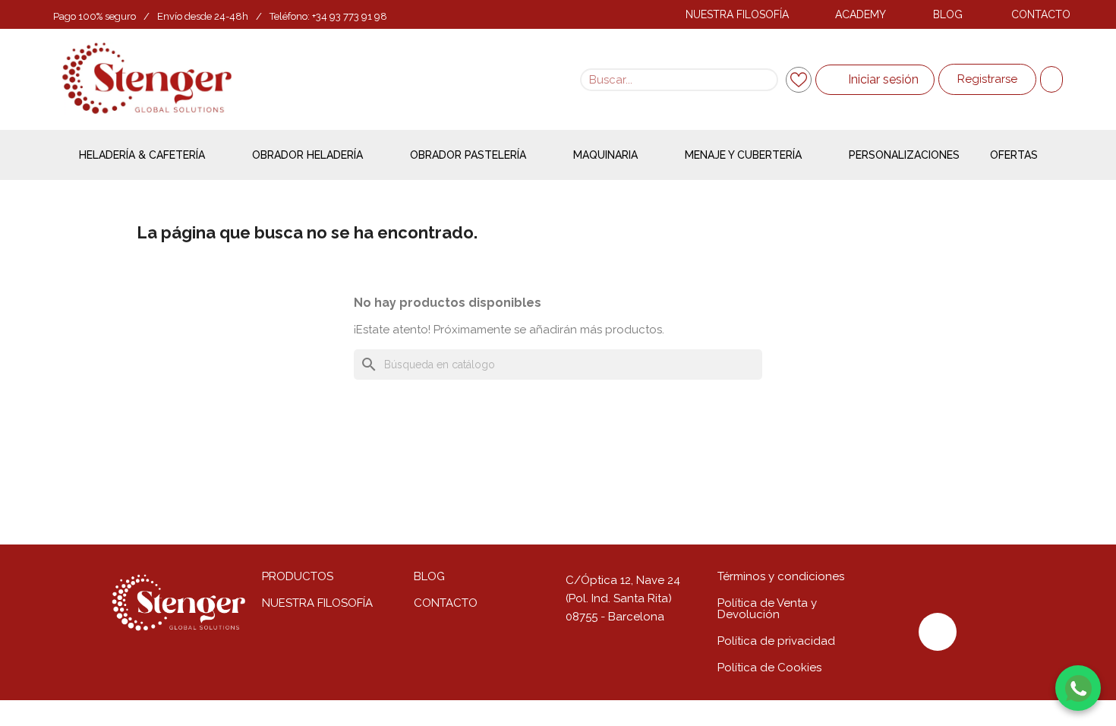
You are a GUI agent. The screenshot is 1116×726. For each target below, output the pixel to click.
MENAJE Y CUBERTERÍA (743, 155)
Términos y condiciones (780, 576)
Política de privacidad (776, 641)
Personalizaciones (904, 155)
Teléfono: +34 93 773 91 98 (328, 16)
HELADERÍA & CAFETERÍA (142, 155)
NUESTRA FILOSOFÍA (737, 14)
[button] (987, 79)
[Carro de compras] (1051, 79)
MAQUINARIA (605, 155)
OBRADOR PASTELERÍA (468, 155)
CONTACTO (1040, 14)
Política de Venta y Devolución (767, 608)
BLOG (948, 14)
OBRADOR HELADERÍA (307, 155)
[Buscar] (765, 80)
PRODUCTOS (297, 576)
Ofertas (1014, 155)
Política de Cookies (769, 667)
